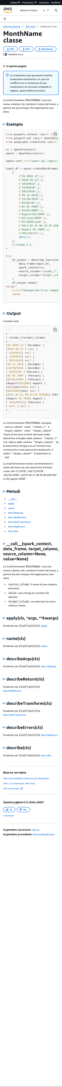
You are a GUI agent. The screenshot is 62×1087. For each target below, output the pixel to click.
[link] (49, 26)
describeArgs (15, 512)
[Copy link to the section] (4, 124)
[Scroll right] (48, 10)
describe (13, 531)
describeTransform (19, 521)
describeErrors (16, 526)
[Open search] (56, 10)
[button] (14, 66)
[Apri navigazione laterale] (5, 18)
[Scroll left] (18, 10)
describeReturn (17, 517)
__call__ (12, 498)
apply (11, 503)
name (11, 508)
